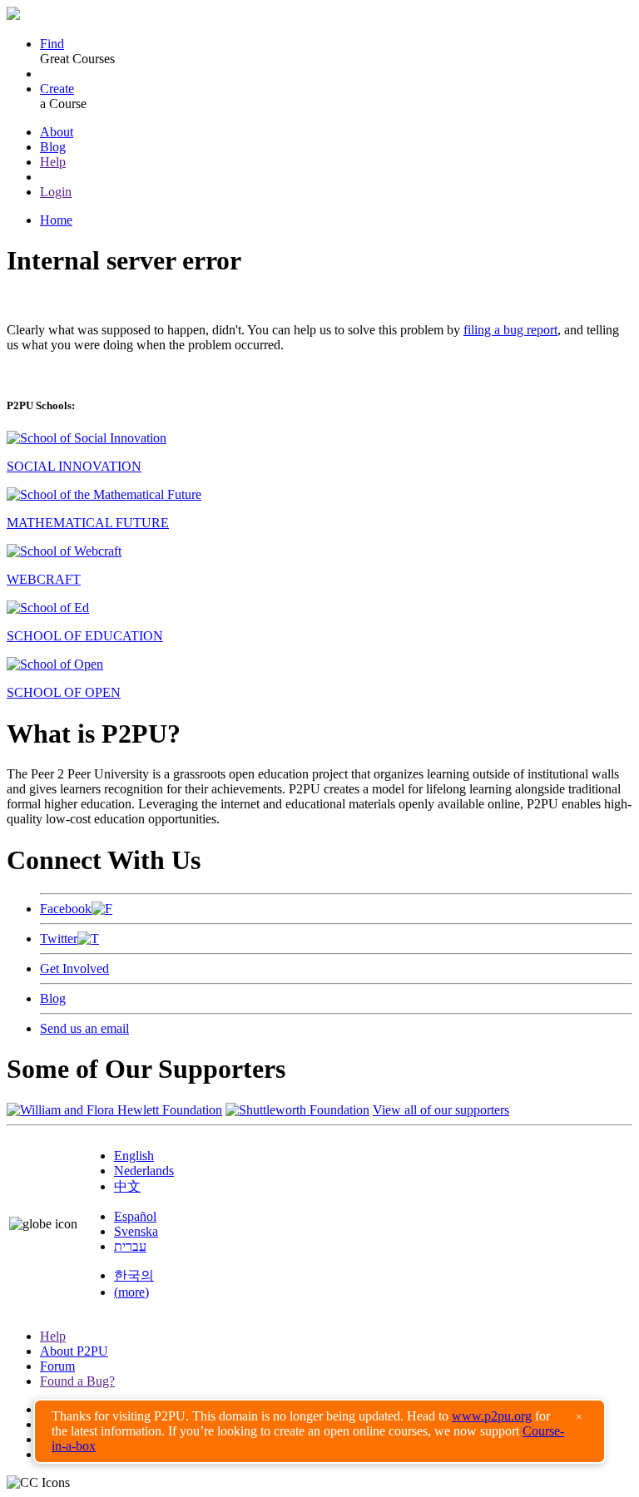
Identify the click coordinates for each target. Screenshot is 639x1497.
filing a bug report (510, 330)
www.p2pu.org (492, 1416)
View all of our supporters (441, 1110)
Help (53, 162)
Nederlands (144, 1171)
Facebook (66, 909)
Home (56, 220)
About (56, 132)
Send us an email (84, 1028)
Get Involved (74, 968)
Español (135, 1216)
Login (56, 192)
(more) (131, 1292)
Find (52, 44)
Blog (53, 147)
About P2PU (74, 1351)
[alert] (319, 1431)
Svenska (136, 1231)
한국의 (134, 1275)
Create (57, 89)
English (134, 1156)
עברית (130, 1246)
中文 (127, 1186)
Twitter (58, 938)
